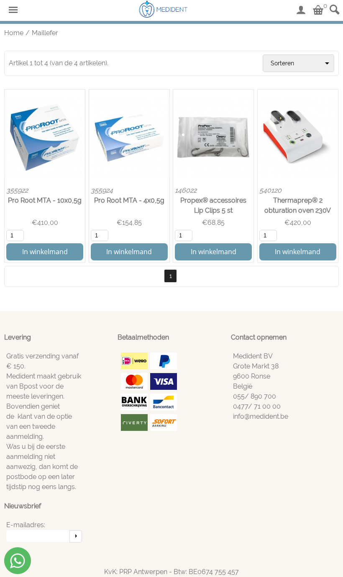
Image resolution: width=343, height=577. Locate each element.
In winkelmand (45, 251)
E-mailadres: (25, 525)
